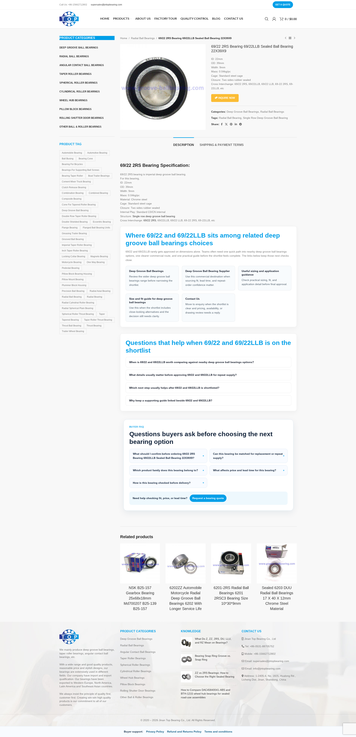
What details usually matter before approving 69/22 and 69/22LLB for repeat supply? (183, 374)
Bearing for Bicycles (72, 164)
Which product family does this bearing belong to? (165, 470)
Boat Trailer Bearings (99, 176)
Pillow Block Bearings (132, 684)
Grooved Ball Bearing (73, 239)
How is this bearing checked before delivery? (162, 482)
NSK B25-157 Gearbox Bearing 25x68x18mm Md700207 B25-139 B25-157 (140, 598)
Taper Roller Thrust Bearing (98, 320)
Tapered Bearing (70, 320)
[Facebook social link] (221, 124)
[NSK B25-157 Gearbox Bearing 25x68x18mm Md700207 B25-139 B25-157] (140, 563)
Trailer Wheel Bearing (73, 331)
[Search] (266, 19)
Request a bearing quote (208, 498)
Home (123, 38)
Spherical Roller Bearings (135, 664)
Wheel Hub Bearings (132, 677)
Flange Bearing (70, 227)
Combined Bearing (98, 193)
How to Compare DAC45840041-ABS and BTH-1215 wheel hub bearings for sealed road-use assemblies (205, 693)
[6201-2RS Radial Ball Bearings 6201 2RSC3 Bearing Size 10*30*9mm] (231, 563)
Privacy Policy (155, 731)
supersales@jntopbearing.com (106, 4)
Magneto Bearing (99, 256)
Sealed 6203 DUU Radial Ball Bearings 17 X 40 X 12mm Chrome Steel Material (276, 598)
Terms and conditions (218, 731)
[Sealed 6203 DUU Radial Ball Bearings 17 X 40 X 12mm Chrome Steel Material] (277, 563)
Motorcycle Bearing (71, 262)
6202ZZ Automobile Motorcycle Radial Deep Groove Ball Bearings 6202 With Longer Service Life (185, 598)
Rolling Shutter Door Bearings (137, 690)
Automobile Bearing (72, 153)
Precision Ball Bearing (73, 291)
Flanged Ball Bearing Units (96, 227)
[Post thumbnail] (186, 642)
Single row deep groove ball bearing (153, 216)
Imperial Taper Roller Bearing (77, 245)
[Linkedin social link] (236, 124)
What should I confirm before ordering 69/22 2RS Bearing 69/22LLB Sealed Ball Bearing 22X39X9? (164, 455)
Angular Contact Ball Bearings (137, 651)
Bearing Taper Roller (72, 176)
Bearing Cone (86, 158)
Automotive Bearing (97, 153)
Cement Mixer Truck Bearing (76, 181)
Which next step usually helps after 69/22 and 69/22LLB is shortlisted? (174, 387)
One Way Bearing (96, 262)
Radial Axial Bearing (100, 291)
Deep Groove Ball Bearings (243, 111)
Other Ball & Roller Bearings (136, 697)
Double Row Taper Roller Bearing (79, 216)
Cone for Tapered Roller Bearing (79, 204)
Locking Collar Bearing (73, 256)
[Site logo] (69, 18)
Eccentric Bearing (102, 222)
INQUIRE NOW (226, 98)
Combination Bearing (73, 193)
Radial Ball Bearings (143, 38)
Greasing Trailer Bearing (74, 233)
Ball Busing (67, 158)
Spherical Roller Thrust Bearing (78, 314)
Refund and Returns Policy (184, 731)
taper (102, 314)
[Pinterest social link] (231, 124)
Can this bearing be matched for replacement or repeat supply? (248, 455)
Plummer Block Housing (74, 285)
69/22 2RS (150, 220)
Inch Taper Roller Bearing (75, 250)
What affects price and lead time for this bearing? (244, 470)
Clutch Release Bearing (74, 187)
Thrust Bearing (94, 325)
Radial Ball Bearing (72, 297)
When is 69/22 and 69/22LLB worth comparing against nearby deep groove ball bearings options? (191, 362)
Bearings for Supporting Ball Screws (80, 170)
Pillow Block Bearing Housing (77, 274)
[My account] (274, 19)
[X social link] (226, 124)
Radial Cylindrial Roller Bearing (78, 302)
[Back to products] (290, 38)
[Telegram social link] (240, 124)
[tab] (183, 143)
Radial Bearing (94, 297)
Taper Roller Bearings (133, 658)
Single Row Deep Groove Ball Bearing (265, 117)
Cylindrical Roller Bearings (135, 671)
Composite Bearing (71, 199)
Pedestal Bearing (70, 268)
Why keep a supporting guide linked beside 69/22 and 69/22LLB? (170, 400)
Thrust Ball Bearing (71, 325)
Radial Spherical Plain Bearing (77, 308)
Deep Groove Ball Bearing (75, 210)
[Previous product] (285, 38)
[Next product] (294, 38)
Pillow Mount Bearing (73, 279)
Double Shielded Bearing (75, 222)
